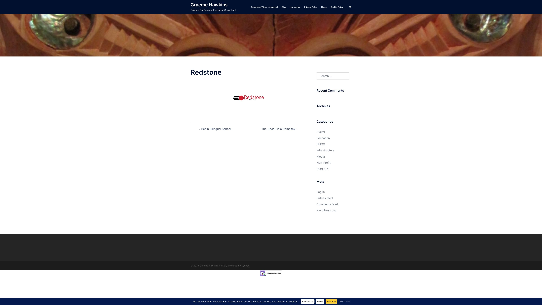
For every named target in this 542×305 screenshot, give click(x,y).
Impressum (295, 7)
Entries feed (325, 198)
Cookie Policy (337, 7)
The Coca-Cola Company (278, 129)
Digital (321, 132)
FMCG (321, 144)
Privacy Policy (310, 7)
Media (321, 156)
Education (323, 138)
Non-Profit (324, 162)
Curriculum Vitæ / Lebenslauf (264, 7)
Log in (321, 192)
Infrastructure (326, 150)
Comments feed (327, 204)
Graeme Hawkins (209, 4)
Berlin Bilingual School (216, 129)
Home (324, 7)
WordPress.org (326, 210)
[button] (350, 7)
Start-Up (322, 169)
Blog (284, 7)
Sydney (245, 265)
